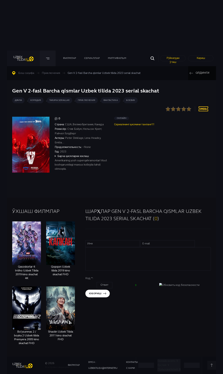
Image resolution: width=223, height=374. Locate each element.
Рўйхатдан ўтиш (173, 59)
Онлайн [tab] (121, 118)
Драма (18, 100)
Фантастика (110, 100)
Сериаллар (92, 58)
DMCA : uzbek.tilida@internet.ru (102, 365)
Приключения (86, 100)
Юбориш (95, 293)
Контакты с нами (132, 365)
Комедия (35, 100)
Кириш (201, 58)
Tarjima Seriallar (59, 100)
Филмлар (69, 58)
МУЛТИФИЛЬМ (117, 58)
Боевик (130, 100)
